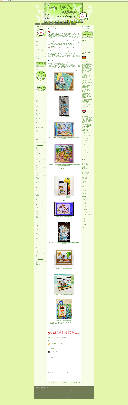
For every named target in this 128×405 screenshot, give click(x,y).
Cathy (37, 177)
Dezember (86, 203)
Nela (36, 176)
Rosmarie (37, 114)
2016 (84, 199)
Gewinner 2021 (84, 186)
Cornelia (37, 156)
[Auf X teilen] (63, 337)
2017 (84, 198)
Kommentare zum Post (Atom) (57, 384)
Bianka (37, 196)
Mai (84, 218)
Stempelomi (38, 149)
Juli (84, 210)
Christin (37, 41)
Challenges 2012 (84, 162)
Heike (37, 119)
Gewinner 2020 (84, 185)
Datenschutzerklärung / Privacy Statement (62, 23)
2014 (84, 202)
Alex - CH (37, 45)
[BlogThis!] (62, 337)
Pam (36, 158)
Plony (37, 169)
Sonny (37, 218)
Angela (37, 152)
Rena (36, 135)
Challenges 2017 (84, 168)
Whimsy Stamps (60, 242)
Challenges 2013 (84, 163)
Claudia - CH (38, 55)
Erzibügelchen (38, 237)
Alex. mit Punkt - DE (39, 46)
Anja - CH (37, 49)
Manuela (37, 211)
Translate (89, 28)
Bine (36, 96)
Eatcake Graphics (69, 137)
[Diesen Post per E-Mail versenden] (61, 337)
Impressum (73, 23)
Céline (37, 208)
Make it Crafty (63, 137)
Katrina (37, 157)
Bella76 (37, 189)
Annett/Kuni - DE (38, 53)
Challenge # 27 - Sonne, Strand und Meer (88, 213)
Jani (36, 250)
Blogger (69, 397)
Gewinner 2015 (84, 178)
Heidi (36, 131)
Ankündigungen (84, 161)
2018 (84, 196)
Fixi (36, 268)
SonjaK (37, 193)
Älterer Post (77, 382)
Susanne (37, 238)
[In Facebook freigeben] (64, 337)
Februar (85, 222)
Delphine (37, 254)
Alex (64, 120)
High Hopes (68, 165)
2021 (84, 192)
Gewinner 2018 (84, 182)
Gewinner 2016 (84, 180)
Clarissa (37, 267)
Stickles (65, 216)
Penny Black (65, 294)
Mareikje (37, 195)
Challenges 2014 (53, 338)
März (85, 221)
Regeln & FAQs (43, 23)
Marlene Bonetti (53, 343)
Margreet (37, 139)
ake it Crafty (69, 216)
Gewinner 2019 (84, 183)
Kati (36, 122)
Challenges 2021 (84, 173)
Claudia (64, 220)
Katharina (37, 178)
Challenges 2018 (84, 169)
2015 (84, 200)
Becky (37, 269)
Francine (64, 247)
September (86, 208)
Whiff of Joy (68, 116)
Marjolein (37, 148)
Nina (64, 297)
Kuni (36, 202)
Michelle (37, 105)
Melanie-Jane (64, 272)
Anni (36, 210)
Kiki (36, 226)
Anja (64, 174)
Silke (36, 136)
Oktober (85, 206)
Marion (37, 228)
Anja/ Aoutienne (64, 168)
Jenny (37, 233)
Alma (64, 142)
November (86, 205)
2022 (84, 190)
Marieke (37, 141)
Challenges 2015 (84, 166)
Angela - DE (38, 48)
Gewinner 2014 (84, 177)
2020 (84, 193)
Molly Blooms (64, 138)
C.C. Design (68, 197)
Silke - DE (37, 58)
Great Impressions (75, 137)
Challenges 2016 (84, 167)
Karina (37, 200)
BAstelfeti (37, 130)
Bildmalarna (58, 164)
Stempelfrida (38, 113)
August (85, 209)
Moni (36, 116)
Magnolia (58, 137)
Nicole (37, 106)
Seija (36, 216)
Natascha (37, 168)
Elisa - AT (37, 57)
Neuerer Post (51, 382)
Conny (37, 117)
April (85, 220)
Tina (36, 224)
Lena (36, 123)
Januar (85, 224)
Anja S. (37, 249)
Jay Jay (37, 100)
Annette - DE (38, 54)
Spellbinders (76, 242)
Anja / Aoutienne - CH (39, 50)
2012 (84, 227)
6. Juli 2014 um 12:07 (60, 343)
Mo (36, 246)
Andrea (65, 94)
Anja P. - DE (38, 52)
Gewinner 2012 (84, 175)
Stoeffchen (37, 213)
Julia (52, 351)
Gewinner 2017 (84, 181)
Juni (85, 217)
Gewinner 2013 (84, 176)
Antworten (52, 348)
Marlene (37, 102)
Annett (37, 220)
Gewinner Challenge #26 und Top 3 (88, 215)
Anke (36, 179)
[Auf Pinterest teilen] (65, 337)
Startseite (38, 23)
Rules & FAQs (50, 23)
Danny (37, 207)
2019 (84, 195)
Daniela (37, 97)
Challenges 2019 (84, 171)
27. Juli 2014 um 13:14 (56, 351)
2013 (84, 226)
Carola (37, 132)
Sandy (37, 182)
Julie (36, 165)
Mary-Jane (37, 206)
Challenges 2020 (84, 172)
